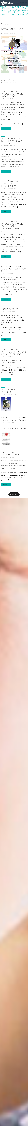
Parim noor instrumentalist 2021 (12, 453)
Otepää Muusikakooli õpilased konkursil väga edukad (13, 93)
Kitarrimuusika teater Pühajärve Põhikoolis (13, 418)
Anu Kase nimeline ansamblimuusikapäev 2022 (13, 268)
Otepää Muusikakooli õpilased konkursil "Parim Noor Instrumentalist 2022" (13, 225)
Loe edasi (6, 128)
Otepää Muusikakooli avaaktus (13, 391)
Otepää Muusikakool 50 (12, 30)
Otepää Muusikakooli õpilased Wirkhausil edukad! (13, 141)
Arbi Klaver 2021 (10, 309)
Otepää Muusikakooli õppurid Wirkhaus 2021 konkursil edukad (13, 351)
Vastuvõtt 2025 (9, 80)
